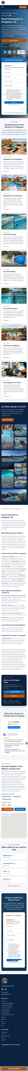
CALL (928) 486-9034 (14, 1068)
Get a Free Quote (20, 809)
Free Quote (23, 7)
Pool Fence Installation (6, 1007)
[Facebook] (2, 989)
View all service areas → (14, 886)
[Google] (6, 989)
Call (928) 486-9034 (14, 45)
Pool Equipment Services (7, 1005)
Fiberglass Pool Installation (7, 1003)
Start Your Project (7, 419)
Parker (2, 1038)
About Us (3, 1017)
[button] (1, 743)
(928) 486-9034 (4, 992)
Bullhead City (4, 1032)
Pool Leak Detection (5, 1009)
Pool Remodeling (5, 1010)
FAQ (2, 1025)
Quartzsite (3, 1039)
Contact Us (14, 696)
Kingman (3, 1034)
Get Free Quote (14, 40)
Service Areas (8, 13)
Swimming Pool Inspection (7, 1014)
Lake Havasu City (5, 1036)
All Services (4, 1001)
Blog (2, 1021)
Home (2, 13)
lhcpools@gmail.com (6, 994)
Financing (3, 1023)
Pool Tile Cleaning (5, 1012)
